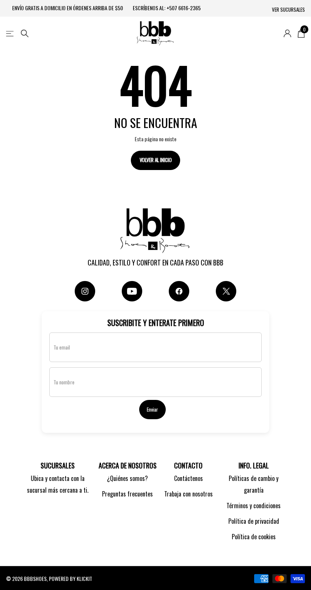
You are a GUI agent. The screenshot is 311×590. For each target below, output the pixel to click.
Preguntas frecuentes (127, 493)
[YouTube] (132, 291)
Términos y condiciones (253, 505)
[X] (226, 291)
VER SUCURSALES (288, 9)
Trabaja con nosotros (188, 493)
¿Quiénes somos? (127, 478)
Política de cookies (254, 536)
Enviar (152, 409)
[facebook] (179, 291)
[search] (24, 33)
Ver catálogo (10, 33)
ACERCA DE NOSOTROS (128, 465)
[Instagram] (85, 291)
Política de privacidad (253, 521)
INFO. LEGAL (254, 465)
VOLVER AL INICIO (156, 160)
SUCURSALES (58, 465)
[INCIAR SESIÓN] (287, 33)
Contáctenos (188, 478)
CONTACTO (188, 465)
